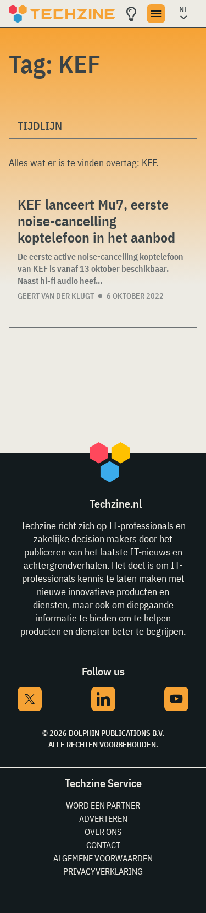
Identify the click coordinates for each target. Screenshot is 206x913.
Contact (103, 844)
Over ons (103, 831)
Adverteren (103, 818)
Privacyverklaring (103, 871)
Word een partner (103, 805)
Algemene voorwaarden (103, 858)
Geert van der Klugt (56, 296)
